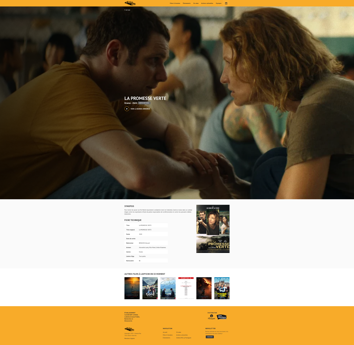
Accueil (165, 332)
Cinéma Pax (130, 3)
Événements (187, 3)
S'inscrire (210, 337)
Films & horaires (175, 3)
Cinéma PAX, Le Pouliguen (183, 338)
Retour (127, 10)
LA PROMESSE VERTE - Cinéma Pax (129, 329)
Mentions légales (129, 338)
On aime (195, 3)
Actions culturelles (207, 3)
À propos (218, 3)
